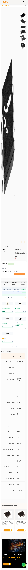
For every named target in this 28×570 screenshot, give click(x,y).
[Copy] (10, 246)
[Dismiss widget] (26, 563)
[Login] (26, 2)
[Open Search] (21, 2)
